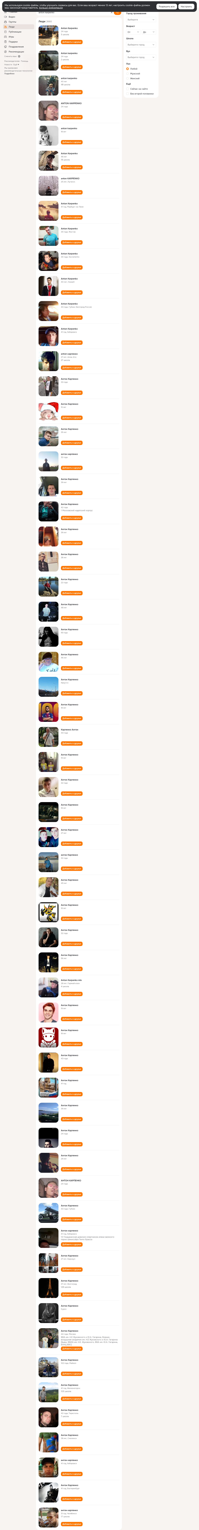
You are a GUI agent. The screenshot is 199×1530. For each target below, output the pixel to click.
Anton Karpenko (69, 28)
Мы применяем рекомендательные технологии (18, 71)
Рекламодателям (12, 61)
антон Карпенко (69, 854)
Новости (8, 64)
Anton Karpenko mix (71, 980)
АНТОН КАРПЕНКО (71, 1180)
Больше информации (51, 7)
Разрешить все (167, 6)
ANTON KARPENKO (71, 103)
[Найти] (117, 12)
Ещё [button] (15, 64)
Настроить (186, 6)
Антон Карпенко (69, 378)
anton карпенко (69, 353)
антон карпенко (69, 454)
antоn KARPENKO (70, 178)
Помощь (24, 61)
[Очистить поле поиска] (111, 12)
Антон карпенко (69, 1230)
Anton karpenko (69, 53)
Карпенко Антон (69, 729)
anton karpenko (69, 78)
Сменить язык (10, 56)
